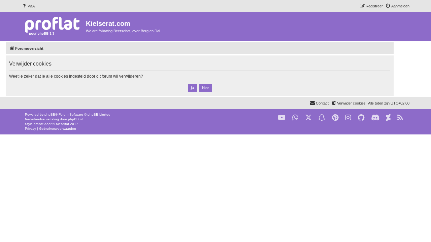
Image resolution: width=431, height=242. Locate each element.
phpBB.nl (75, 119)
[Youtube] (281, 117)
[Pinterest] (335, 117)
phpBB (49, 114)
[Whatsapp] (295, 117)
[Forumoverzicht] (54, 25)
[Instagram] (348, 117)
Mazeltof (62, 124)
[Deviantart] (388, 117)
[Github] (361, 117)
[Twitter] (308, 117)
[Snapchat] (322, 117)
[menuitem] (28, 6)
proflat (38, 124)
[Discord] (375, 117)
